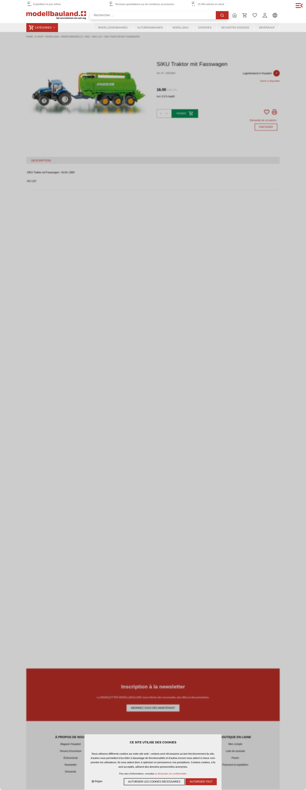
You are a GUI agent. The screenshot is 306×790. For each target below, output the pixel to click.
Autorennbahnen (150, 27)
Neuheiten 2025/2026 (235, 27)
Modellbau (181, 27)
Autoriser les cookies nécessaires (154, 781)
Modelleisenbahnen (112, 27)
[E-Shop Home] (56, 15)
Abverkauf (267, 27)
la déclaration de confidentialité (170, 773)
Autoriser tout (201, 781)
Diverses (204, 27)
